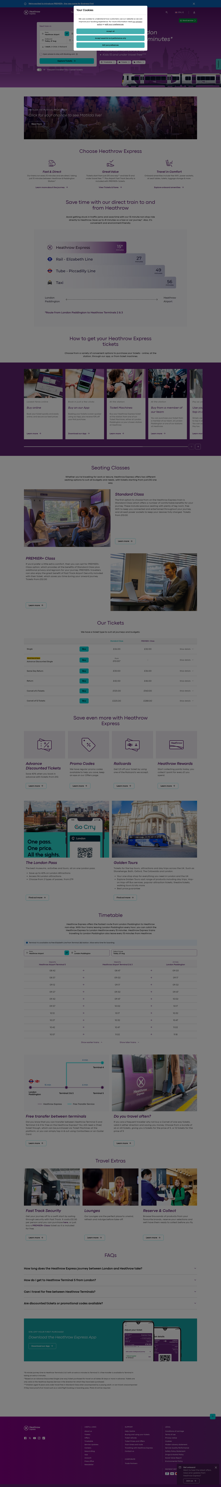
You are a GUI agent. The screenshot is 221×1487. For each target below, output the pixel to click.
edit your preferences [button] (114, 24)
